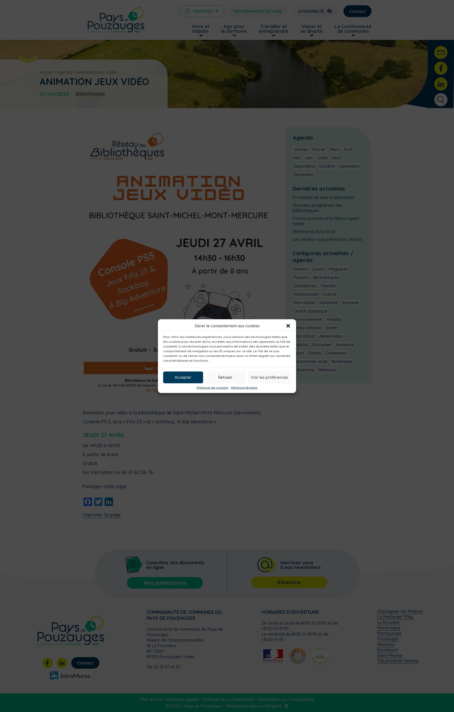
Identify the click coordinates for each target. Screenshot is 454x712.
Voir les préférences (269, 377)
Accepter (183, 377)
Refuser (225, 377)
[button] (288, 325)
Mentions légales (244, 387)
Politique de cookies (212, 387)
